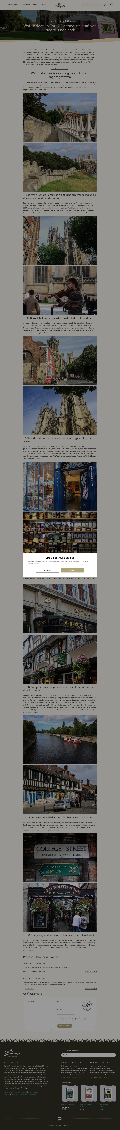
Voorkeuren (47, 570)
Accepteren (72, 570)
